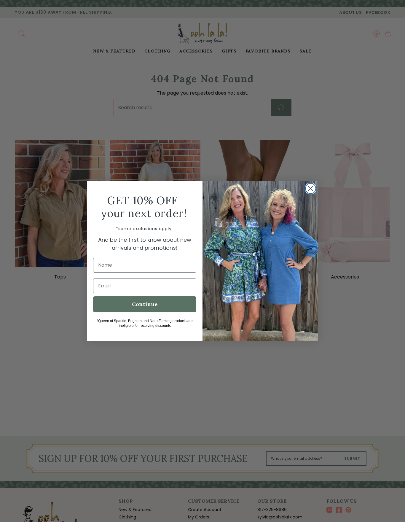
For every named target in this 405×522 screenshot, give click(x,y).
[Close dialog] (310, 188)
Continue (144, 304)
